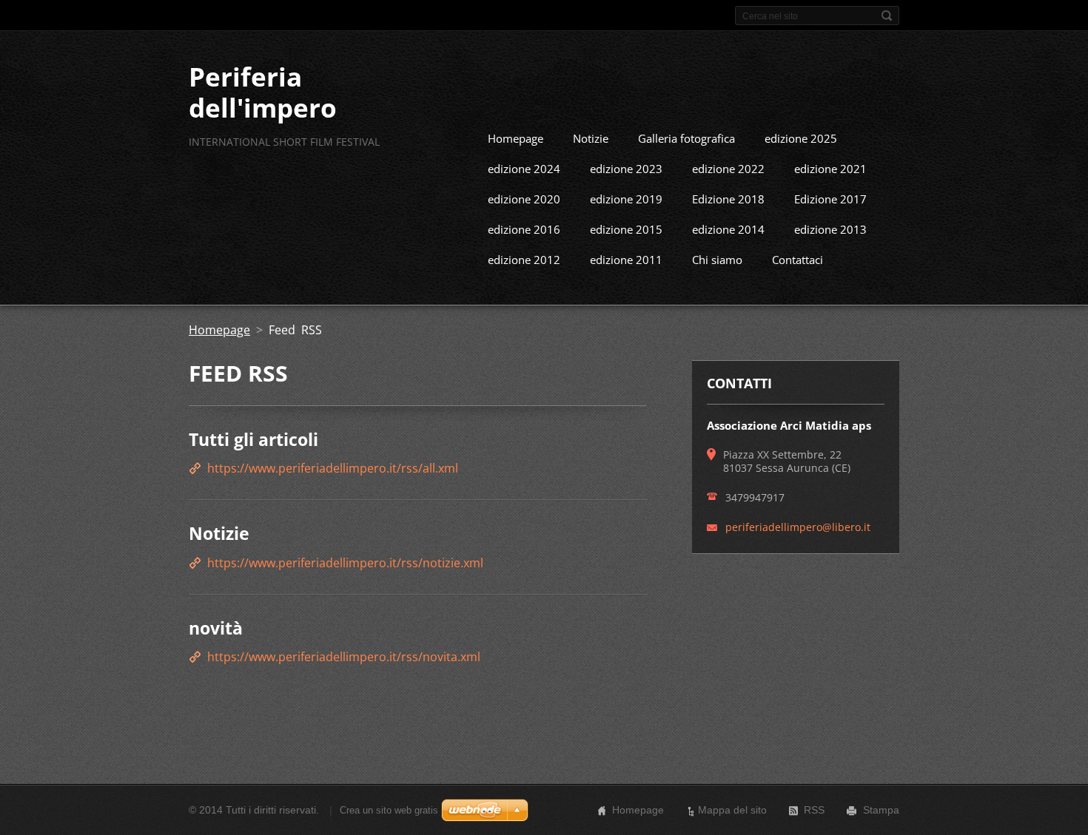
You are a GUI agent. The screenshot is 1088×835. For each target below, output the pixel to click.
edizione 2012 (524, 259)
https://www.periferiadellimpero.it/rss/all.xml (332, 468)
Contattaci (797, 259)
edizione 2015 (626, 229)
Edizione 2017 (830, 199)
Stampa (881, 810)
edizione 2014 (728, 229)
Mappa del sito (732, 810)
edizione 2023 (626, 168)
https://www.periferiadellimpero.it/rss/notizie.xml (345, 563)
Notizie (590, 138)
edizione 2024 (524, 168)
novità (216, 628)
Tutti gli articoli (253, 439)
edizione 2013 (830, 229)
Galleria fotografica (686, 138)
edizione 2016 (524, 229)
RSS (814, 810)
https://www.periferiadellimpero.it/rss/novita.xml (343, 657)
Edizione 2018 (728, 199)
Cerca (887, 15)
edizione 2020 (524, 199)
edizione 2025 (801, 138)
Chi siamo (717, 259)
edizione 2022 (728, 168)
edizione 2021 (830, 168)
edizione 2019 (626, 199)
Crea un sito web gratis (389, 810)
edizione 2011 (626, 259)
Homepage (515, 138)
